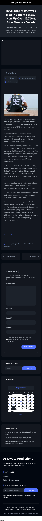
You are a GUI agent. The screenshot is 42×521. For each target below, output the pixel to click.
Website (9, 327)
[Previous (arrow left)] (1, 520)
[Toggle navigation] (4, 3)
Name (9, 309)
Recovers (7, 246)
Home (8, 507)
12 (17, 402)
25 (13, 408)
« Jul (20, 415)
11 (13, 402)
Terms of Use (30, 507)
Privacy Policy (9, 509)
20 (21, 405)
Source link (8, 235)
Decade (20, 244)
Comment (10, 284)
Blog (24, 509)
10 (10, 402)
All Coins (6, 476)
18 (13, 405)
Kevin (31, 244)
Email (9, 318)
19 (17, 405)
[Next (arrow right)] (3, 520)
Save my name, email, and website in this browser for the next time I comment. (20, 339)
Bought (14, 244)
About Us (14, 507)
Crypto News (10, 73)
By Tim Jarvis (12, 78)
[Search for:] (15, 368)
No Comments (12, 82)
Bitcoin (9, 244)
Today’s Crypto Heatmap (11, 480)
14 (24, 402)
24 (10, 408)
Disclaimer (22, 507)
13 (21, 402)
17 (10, 405)
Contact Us (18, 509)
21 (24, 405)
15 (28, 402)
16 (32, 402)
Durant (26, 244)
